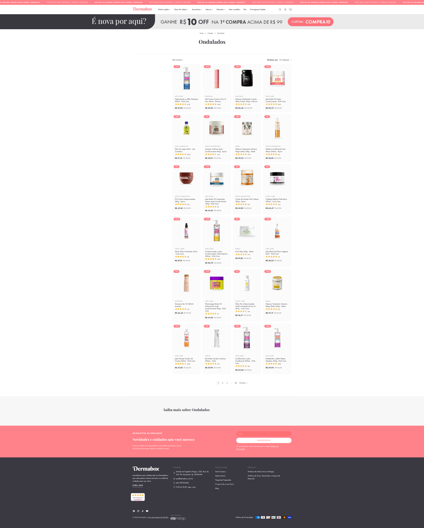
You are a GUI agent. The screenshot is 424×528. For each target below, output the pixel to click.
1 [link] (218, 383)
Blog (217, 488)
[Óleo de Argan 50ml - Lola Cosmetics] (186, 128)
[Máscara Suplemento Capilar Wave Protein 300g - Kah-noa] (247, 78)
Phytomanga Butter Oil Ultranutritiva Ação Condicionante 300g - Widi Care (215, 307)
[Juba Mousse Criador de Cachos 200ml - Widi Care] (186, 338)
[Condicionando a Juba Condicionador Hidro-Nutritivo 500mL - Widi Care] (217, 230)
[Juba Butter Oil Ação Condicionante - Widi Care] (277, 78)
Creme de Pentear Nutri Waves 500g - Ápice (246, 200)
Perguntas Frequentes (223, 480)
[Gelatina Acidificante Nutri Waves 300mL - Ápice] (277, 128)
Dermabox (143, 517)
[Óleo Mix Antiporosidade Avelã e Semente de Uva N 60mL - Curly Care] (247, 283)
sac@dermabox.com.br (184, 478)
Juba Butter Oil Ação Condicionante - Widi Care (276, 100)
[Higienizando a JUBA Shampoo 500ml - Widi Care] (186, 78)
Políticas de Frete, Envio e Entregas (261, 471)
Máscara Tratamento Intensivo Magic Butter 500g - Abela (276, 305)
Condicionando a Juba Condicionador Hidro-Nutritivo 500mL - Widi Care (216, 253)
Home (202, 33)
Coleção (210, 33)
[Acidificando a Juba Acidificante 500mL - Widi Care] (247, 338)
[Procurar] (280, 9)
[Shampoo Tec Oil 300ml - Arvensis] (186, 283)
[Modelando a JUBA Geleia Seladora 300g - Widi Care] (277, 338)
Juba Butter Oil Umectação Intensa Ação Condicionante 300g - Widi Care (215, 201)
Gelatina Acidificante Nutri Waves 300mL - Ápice (276, 150)
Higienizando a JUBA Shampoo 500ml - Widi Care (186, 100)
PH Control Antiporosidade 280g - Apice (185, 200)
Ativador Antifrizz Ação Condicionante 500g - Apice (216, 150)
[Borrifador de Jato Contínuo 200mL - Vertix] (217, 338)
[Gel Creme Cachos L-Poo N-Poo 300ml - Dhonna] (217, 78)
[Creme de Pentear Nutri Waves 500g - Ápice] (247, 178)
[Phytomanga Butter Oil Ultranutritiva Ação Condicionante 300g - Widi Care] (217, 283)
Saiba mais (137, 485)
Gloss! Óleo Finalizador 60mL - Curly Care (186, 252)
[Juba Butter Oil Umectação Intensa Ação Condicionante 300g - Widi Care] (217, 178)
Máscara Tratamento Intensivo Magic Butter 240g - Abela (246, 150)
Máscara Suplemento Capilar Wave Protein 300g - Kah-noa (246, 100)
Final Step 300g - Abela (244, 251)
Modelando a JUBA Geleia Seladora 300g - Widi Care (276, 359)
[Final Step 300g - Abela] (247, 230)
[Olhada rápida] (197, 87)
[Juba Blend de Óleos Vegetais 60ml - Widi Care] (277, 230)
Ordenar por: (272, 60)
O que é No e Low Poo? (224, 484)
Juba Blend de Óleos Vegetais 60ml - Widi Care (277, 252)
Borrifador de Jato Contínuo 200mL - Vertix (215, 359)
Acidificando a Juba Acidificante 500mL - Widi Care (245, 361)
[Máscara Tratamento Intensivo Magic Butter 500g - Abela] (277, 283)
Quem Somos (220, 476)
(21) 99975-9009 (182, 483)
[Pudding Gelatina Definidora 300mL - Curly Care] (277, 178)
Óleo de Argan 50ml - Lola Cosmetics (185, 150)
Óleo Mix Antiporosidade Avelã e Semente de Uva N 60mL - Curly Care (245, 306)
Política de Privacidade (244, 517)
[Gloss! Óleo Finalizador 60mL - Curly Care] (186, 230)
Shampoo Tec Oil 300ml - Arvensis (184, 305)
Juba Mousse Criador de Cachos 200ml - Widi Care (185, 359)
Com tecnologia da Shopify (158, 517)
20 (236, 383)
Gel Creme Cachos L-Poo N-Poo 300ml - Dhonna (215, 100)
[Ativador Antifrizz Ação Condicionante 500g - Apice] (217, 128)
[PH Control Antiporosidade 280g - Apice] (186, 178)
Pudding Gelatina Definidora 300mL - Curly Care (276, 200)
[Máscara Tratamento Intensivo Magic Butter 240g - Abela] (247, 128)
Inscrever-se (263, 440)
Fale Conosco (220, 471)
